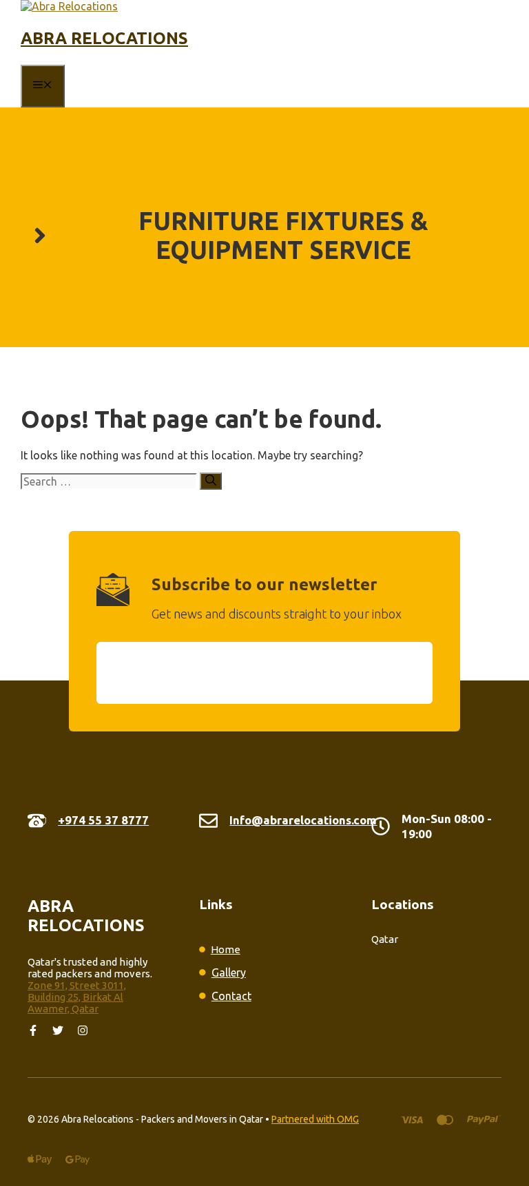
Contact (231, 996)
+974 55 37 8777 (103, 819)
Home (225, 949)
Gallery (228, 972)
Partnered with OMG (315, 1119)
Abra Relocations (104, 38)
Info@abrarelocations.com (303, 819)
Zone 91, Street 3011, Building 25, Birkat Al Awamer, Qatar (77, 997)
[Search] (211, 481)
